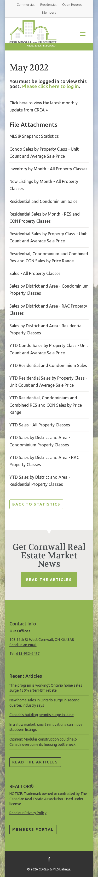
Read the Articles (35, 762)
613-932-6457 (28, 653)
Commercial (25, 4)
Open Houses (72, 4)
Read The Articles (49, 580)
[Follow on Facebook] (49, 859)
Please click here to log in (50, 86)
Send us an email (23, 645)
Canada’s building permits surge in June (41, 715)
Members (49, 12)
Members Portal (33, 829)
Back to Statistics (36, 504)
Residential (48, 4)
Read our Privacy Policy (28, 813)
